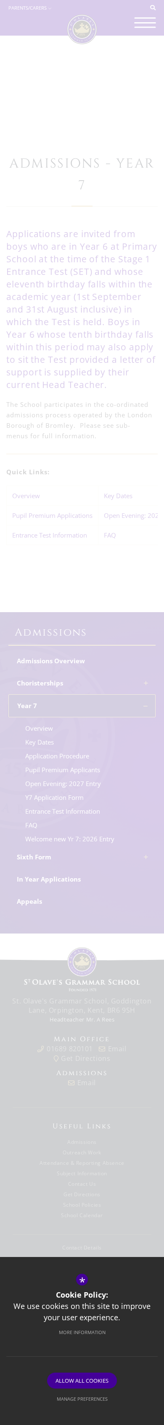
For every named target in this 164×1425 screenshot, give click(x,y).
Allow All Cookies (82, 1380)
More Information (82, 1332)
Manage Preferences (82, 1399)
